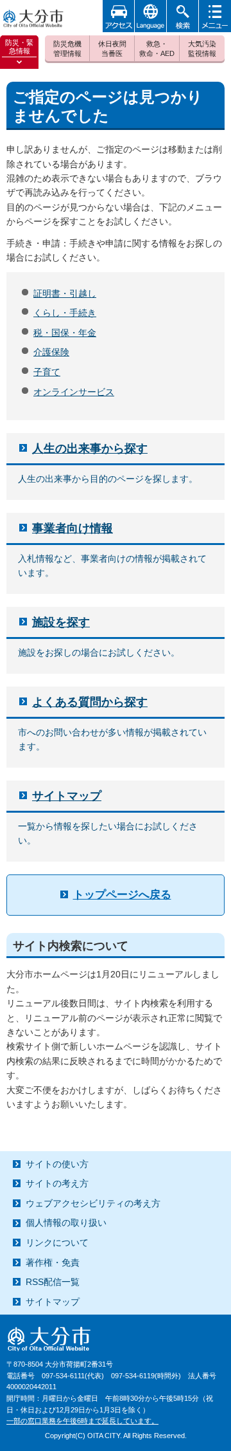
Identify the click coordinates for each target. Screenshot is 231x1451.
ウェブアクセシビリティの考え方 (93, 1203)
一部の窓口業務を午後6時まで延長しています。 (82, 1421)
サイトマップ (66, 796)
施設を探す (61, 622)
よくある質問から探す (90, 702)
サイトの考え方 (57, 1183)
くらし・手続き (64, 313)
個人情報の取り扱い (66, 1222)
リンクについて (57, 1242)
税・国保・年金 (64, 333)
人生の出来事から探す (90, 448)
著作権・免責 (53, 1262)
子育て (46, 372)
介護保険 (51, 352)
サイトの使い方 (57, 1164)
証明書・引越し (64, 293)
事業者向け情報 (72, 528)
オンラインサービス (73, 392)
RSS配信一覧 (53, 1282)
